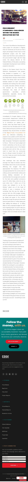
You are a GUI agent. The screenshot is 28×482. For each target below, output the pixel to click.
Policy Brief (5, 392)
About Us (8, 478)
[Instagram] (13, 374)
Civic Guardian (5, 428)
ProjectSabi (5, 435)
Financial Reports (6, 410)
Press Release (5, 385)
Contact (14, 478)
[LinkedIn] (16, 374)
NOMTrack (4, 431)
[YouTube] (9, 374)
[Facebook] (3, 374)
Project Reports (6, 395)
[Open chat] (21, 478)
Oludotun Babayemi (8, 40)
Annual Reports (6, 406)
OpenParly (4, 438)
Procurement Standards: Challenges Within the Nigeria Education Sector (13, 31)
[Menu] (26, 2)
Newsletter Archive (7, 413)
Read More (6, 311)
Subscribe (13, 465)
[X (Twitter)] (6, 374)
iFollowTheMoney (6, 424)
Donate (13, 346)
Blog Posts (4, 388)
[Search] (23, 2)
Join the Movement (13, 341)
